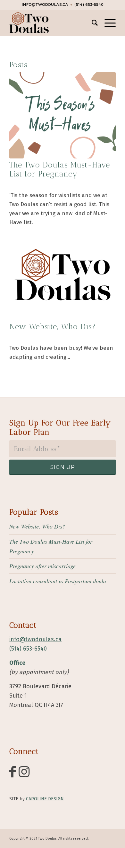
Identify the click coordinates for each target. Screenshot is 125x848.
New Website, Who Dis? (52, 326)
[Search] (91, 23)
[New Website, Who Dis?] (62, 277)
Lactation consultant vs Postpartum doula (57, 581)
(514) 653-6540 (89, 4)
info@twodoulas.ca (45, 4)
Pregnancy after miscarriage (42, 566)
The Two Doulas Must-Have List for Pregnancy (59, 169)
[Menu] (107, 23)
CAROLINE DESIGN (45, 799)
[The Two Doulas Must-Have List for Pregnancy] (62, 115)
